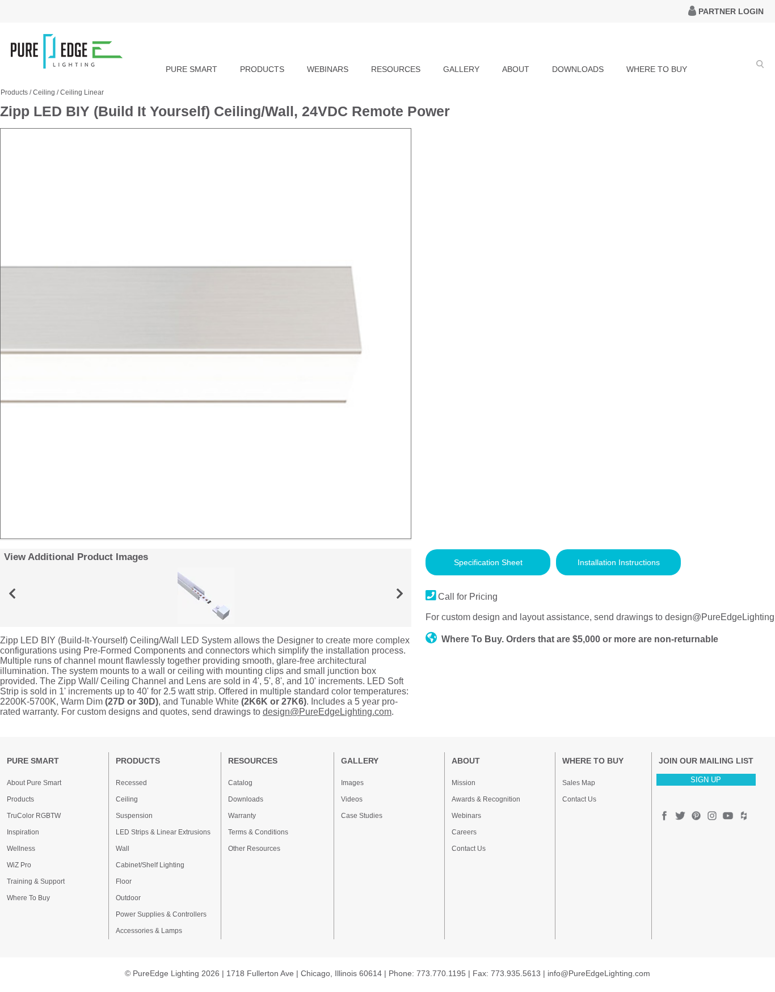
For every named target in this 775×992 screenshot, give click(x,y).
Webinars (466, 816)
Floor (124, 881)
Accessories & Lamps (149, 931)
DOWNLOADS (578, 69)
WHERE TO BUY (656, 69)
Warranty (242, 816)
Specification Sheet (488, 562)
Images (352, 783)
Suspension (134, 816)
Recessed (131, 783)
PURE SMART (191, 69)
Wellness (21, 849)
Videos (352, 799)
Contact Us (469, 849)
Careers (464, 832)
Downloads (245, 799)
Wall (122, 849)
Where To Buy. (472, 639)
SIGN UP (705, 779)
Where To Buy (28, 898)
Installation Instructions (619, 562)
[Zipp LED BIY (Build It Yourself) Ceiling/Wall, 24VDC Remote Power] (205, 536)
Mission (463, 783)
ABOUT (515, 69)
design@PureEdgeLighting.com (327, 712)
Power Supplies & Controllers (161, 914)
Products (14, 92)
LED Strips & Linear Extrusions (163, 832)
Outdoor (128, 898)
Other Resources (254, 849)
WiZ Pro (19, 865)
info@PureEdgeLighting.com (598, 973)
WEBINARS (327, 69)
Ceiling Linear (82, 92)
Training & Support (36, 881)
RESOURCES (395, 69)
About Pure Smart (34, 783)
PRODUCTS (262, 69)
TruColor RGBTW (34, 816)
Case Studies (361, 816)
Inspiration (23, 832)
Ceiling (44, 92)
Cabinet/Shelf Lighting (150, 865)
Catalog (240, 783)
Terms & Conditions (258, 832)
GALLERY (461, 69)
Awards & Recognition (486, 799)
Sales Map (578, 783)
